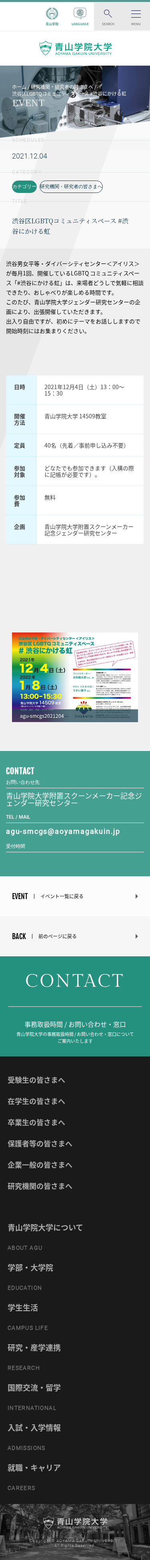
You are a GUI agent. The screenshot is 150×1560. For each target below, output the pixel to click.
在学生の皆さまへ (36, 1101)
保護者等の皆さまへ (40, 1143)
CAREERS (22, 1488)
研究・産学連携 (34, 1347)
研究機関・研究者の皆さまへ (71, 186)
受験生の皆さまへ (36, 1079)
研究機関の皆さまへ (40, 1186)
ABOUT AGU (25, 1248)
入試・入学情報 (34, 1427)
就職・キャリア (34, 1467)
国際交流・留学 (34, 1387)
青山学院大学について (45, 1227)
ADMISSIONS (27, 1448)
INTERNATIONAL (32, 1408)
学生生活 (23, 1307)
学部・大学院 (30, 1267)
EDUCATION (25, 1288)
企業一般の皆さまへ (40, 1164)
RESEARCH (24, 1368)
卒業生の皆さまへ (36, 1122)
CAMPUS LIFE (28, 1328)
